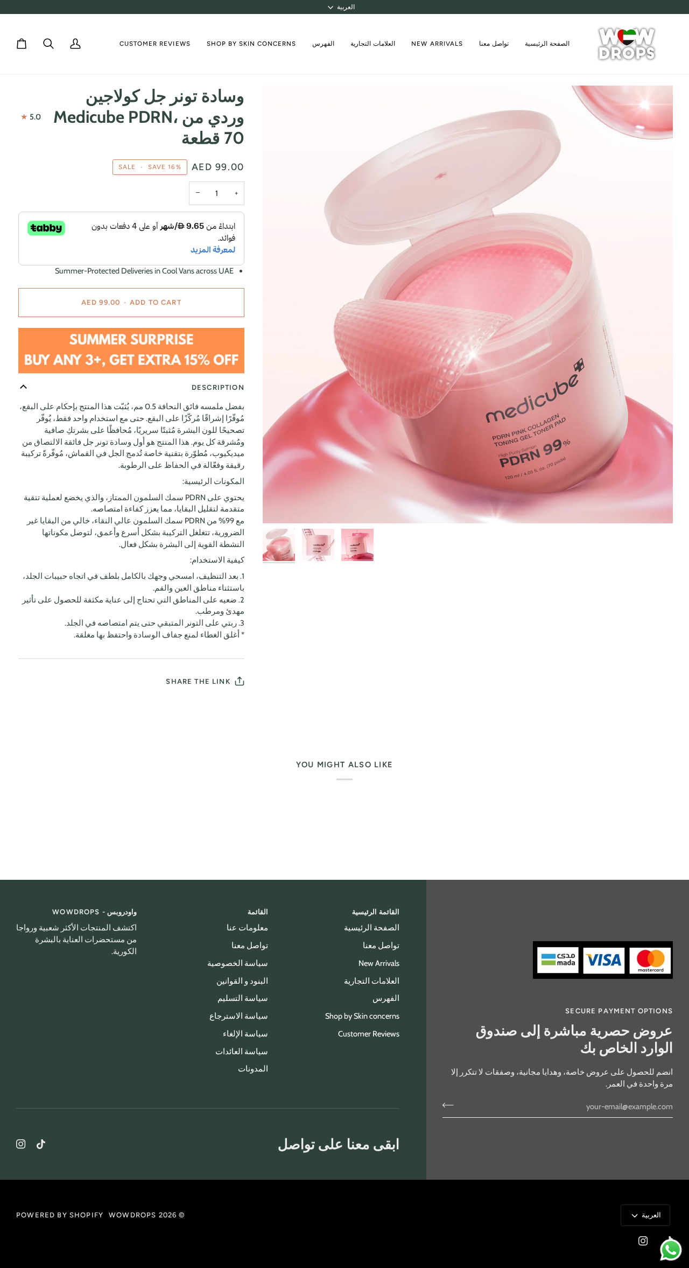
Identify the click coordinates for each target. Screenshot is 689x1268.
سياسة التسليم (242, 998)
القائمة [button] (258, 912)
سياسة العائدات (241, 1051)
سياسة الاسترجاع (238, 1016)
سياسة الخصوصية (237, 963)
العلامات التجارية (371, 981)
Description (218, 387)
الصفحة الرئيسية (371, 928)
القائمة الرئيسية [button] (375, 912)
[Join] (451, 1105)
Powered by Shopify (59, 1215)
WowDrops (132, 1215)
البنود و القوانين (242, 981)
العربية (346, 7)
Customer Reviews (368, 1034)
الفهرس (385, 998)
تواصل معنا (381, 945)
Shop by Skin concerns (362, 1016)
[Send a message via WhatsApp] (671, 1250)
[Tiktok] (41, 1144)
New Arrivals (378, 963)
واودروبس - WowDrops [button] (94, 912)
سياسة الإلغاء (245, 1034)
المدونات (253, 1069)
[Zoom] (468, 304)
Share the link (198, 681)
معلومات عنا (247, 928)
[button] (372, 44)
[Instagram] (21, 1144)
